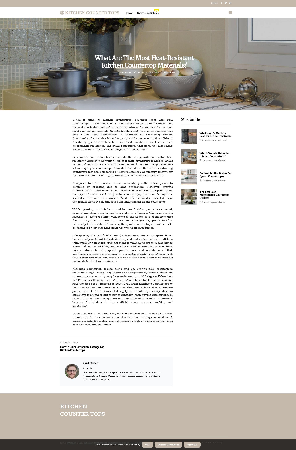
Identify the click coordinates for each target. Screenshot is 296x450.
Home (128, 13)
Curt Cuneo (127, 72)
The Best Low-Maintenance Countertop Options (214, 194)
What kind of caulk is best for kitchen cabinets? (215, 135)
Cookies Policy (132, 444)
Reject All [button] (192, 444)
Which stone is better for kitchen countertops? (215, 155)
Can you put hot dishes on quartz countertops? (215, 175)
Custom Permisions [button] (168, 444)
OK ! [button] (147, 444)
